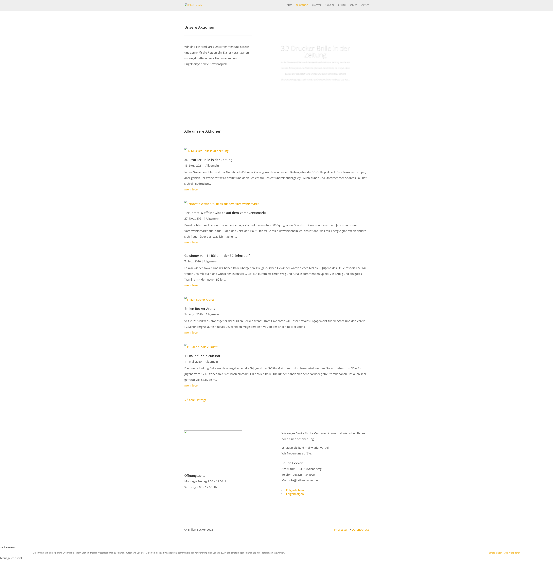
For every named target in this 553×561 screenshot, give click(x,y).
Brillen (342, 5)
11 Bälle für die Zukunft (202, 356)
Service (353, 5)
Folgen (299, 490)
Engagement (302, 5)
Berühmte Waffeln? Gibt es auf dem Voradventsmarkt (225, 212)
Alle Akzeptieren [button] (512, 552)
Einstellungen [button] (495, 552)
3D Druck (329, 5)
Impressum (341, 529)
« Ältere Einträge (195, 400)
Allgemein (212, 165)
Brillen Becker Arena (199, 308)
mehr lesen (191, 189)
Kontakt (365, 5)
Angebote (316, 5)
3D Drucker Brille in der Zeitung (315, 51)
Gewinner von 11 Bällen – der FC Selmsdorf (217, 255)
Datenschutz (360, 529)
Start (289, 5)
